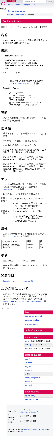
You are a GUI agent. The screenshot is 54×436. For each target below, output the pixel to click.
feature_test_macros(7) (21, 83)
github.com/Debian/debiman (33, 429)
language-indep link (33, 316)
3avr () (31, 399)
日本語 (28, 374)
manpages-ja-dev (20, 14)
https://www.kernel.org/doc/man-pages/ (22, 301)
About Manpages (22, 4)
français (28, 370)
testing (10, 14)
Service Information (16, 11)
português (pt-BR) (33, 377)
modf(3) (16, 281)
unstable (28, 348)
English (28, 366)
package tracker (32, 320)
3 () (30, 395)
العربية (27, 359)
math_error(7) (9, 189)
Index (10, 4)
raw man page (31, 324)
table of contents (33, 330)
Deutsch (28, 363)
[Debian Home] (3, 5)
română (28, 381)
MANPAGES (11, 1)
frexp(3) (7, 281)
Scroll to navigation (12, 21)
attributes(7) (15, 236)
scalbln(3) (28, 281)
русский (28, 385)
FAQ (34, 4)
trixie (27, 341)
